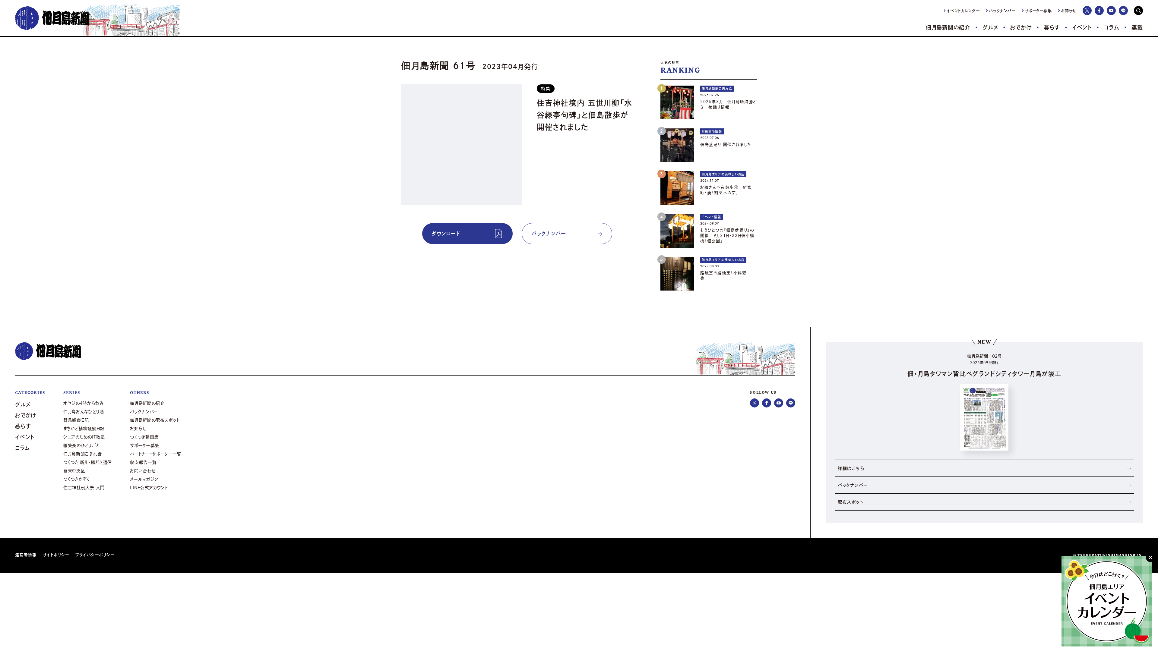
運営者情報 (26, 555)
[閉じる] (1150, 557)
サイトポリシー (56, 555)
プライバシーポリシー (95, 555)
